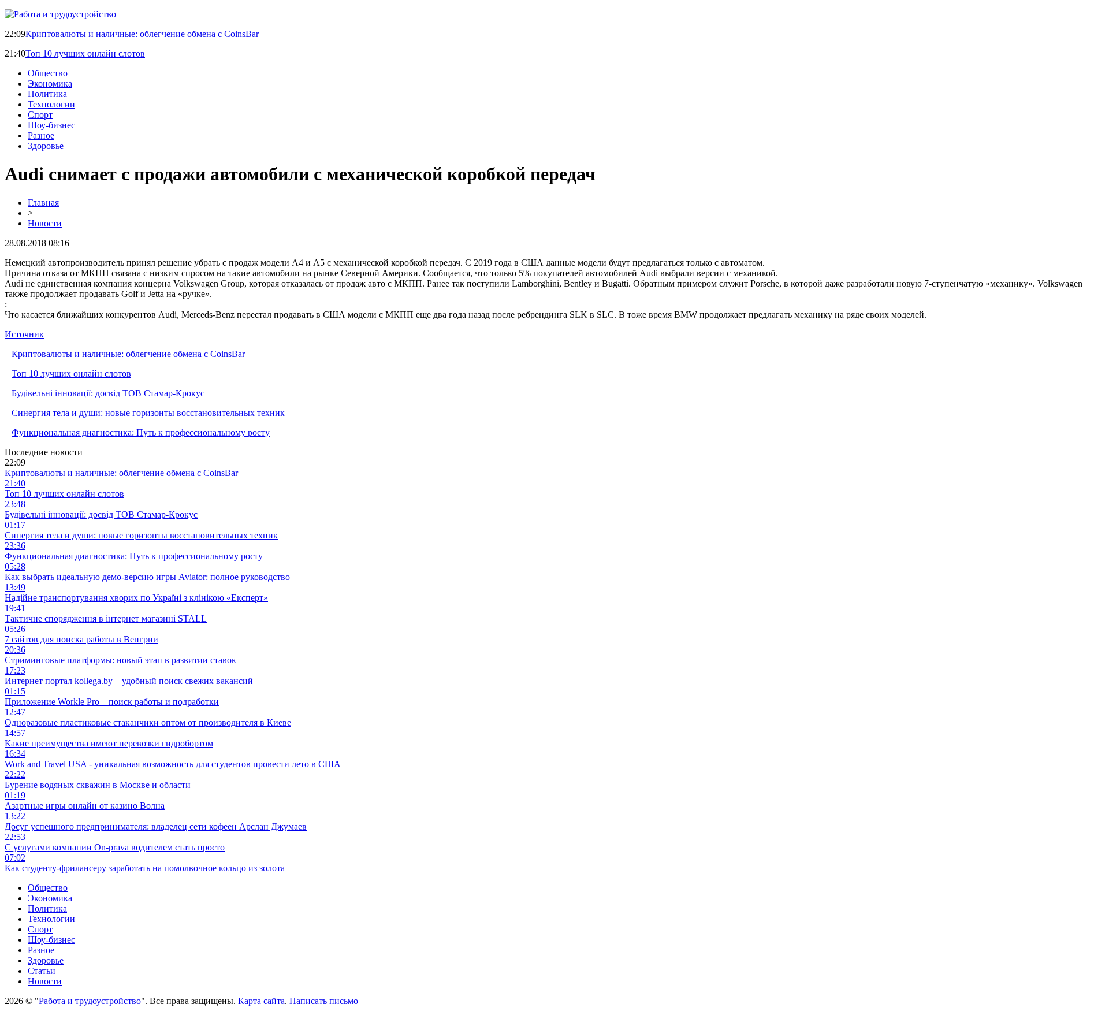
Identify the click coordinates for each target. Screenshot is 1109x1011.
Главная (43, 202)
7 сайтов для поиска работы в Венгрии (81, 639)
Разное (41, 135)
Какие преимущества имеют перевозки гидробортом (109, 743)
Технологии (51, 104)
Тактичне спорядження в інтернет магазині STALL (106, 618)
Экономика (50, 83)
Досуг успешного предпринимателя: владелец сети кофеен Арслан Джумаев (156, 826)
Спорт (40, 115)
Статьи (41, 971)
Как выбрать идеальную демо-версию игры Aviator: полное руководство (147, 577)
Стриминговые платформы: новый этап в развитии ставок (120, 660)
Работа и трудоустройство (90, 1001)
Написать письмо (323, 1001)
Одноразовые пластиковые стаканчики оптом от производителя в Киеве (148, 722)
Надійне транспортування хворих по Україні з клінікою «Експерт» (136, 598)
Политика (47, 94)
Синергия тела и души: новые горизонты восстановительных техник (148, 413)
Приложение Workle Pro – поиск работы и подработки (112, 702)
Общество (48, 73)
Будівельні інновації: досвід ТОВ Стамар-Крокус (108, 393)
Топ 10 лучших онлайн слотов (85, 53)
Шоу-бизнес (51, 125)
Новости (45, 223)
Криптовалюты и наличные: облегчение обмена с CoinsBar (142, 34)
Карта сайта (261, 1001)
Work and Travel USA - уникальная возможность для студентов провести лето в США (173, 764)
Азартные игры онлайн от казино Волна (85, 806)
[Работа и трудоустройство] (60, 14)
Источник (24, 334)
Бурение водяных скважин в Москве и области (98, 785)
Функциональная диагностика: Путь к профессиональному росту (141, 432)
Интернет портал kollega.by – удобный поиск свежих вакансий (129, 681)
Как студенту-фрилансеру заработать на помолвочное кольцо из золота (145, 868)
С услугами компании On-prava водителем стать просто (115, 847)
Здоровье (46, 146)
